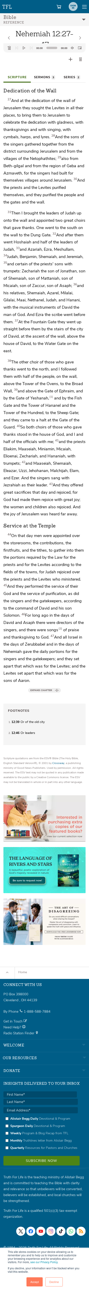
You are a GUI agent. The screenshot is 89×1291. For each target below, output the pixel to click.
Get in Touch (13, 1021)
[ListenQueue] (9, 48)
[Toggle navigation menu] (84, 6)
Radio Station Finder (19, 1033)
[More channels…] (81, 1231)
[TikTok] (60, 1231)
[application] (44, 47)
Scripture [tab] (17, 77)
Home (22, 972)
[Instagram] (50, 1231)
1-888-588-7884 (37, 1011)
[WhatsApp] (71, 1231)
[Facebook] (30, 1231)
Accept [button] (34, 1282)
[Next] (31, 48)
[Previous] (16, 48)
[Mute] (72, 48)
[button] (81, 59)
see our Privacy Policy (44, 1262)
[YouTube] (40, 1231)
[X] (20, 1231)
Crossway (58, 763)
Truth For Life (7, 5)
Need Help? (12, 1027)
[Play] (24, 48)
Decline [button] (54, 1282)
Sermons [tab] (44, 77)
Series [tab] (71, 77)
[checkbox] (40, 1133)
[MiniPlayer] (79, 48)
